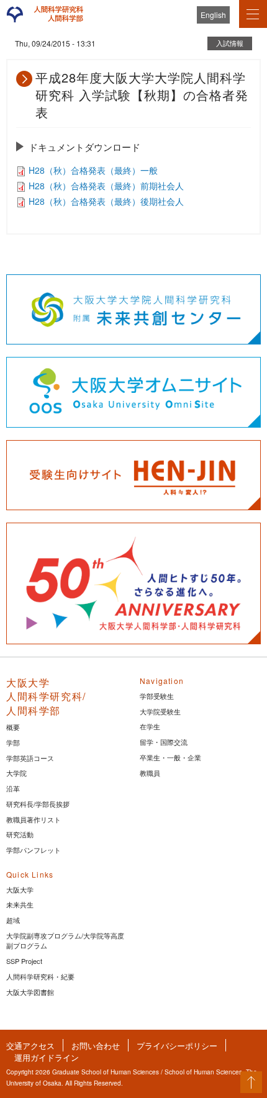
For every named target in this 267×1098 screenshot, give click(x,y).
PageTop (251, 1082)
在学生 (150, 726)
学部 (13, 742)
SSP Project (24, 961)
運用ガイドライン (46, 1057)
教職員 (150, 773)
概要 (13, 727)
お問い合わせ (95, 1045)
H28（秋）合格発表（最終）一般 (93, 170)
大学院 (16, 773)
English (213, 14)
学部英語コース (30, 758)
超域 (13, 920)
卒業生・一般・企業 (170, 757)
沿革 (13, 788)
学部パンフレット (33, 850)
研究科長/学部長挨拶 (38, 804)
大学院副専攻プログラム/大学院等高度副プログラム (65, 940)
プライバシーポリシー (177, 1045)
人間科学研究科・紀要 (40, 976)
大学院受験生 (160, 711)
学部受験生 (157, 696)
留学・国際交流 (164, 742)
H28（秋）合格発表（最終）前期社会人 (106, 185)
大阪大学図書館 (30, 992)
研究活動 (20, 834)
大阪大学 (20, 889)
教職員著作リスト (33, 819)
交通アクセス (30, 1045)
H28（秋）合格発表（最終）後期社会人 (106, 201)
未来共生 (20, 904)
